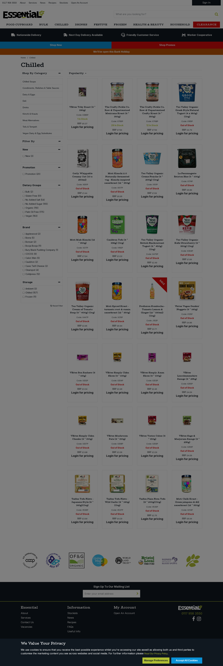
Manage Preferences (156, 660)
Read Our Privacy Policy (155, 653)
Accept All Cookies (187, 660)
